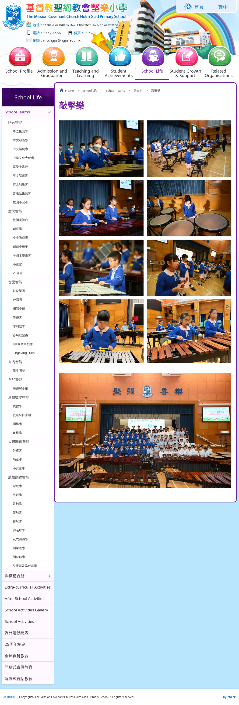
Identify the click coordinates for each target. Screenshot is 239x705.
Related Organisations (219, 73)
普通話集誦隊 (22, 193)
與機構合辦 (15, 575)
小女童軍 (19, 468)
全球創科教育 (16, 655)
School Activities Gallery (26, 610)
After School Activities (24, 598)
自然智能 (15, 379)
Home (69, 90)
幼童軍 (17, 459)
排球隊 (17, 521)
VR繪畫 (18, 273)
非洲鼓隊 (19, 326)
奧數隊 (17, 406)
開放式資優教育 (18, 667)
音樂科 (138, 90)
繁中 (223, 7)
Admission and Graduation (52, 73)
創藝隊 (17, 229)
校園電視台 (20, 220)
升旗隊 (17, 450)
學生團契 (19, 370)
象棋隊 (17, 433)
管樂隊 (17, 317)
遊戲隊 (17, 486)
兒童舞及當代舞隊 (25, 566)
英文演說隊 (20, 184)
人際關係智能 (18, 441)
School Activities (19, 621)
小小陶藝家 (20, 237)
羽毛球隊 (19, 530)
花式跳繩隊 (20, 539)
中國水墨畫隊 (22, 255)
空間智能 (15, 211)
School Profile (19, 71)
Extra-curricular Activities (28, 587)
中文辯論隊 (20, 140)
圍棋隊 (17, 424)
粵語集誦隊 (20, 131)
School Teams (115, 90)
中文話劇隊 (20, 149)
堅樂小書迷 (20, 167)
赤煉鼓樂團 (20, 335)
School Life (152, 71)
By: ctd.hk (229, 697)
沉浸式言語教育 (18, 678)
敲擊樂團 (19, 291)
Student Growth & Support (185, 73)
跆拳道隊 (19, 548)
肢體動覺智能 (18, 477)
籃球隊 (17, 512)
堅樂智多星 (20, 388)
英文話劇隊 (20, 175)
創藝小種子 (20, 246)
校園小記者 (20, 202)
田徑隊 (17, 495)
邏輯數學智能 (18, 397)
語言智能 (15, 122)
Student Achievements (119, 73)
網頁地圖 (9, 697)
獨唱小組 (19, 308)
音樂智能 (15, 282)
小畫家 (17, 264)
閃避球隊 (19, 557)
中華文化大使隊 (23, 158)
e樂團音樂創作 (23, 344)
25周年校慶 (15, 644)
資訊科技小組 (22, 415)
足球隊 (17, 504)
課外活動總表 (16, 632)
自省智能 (15, 361)
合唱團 (17, 300)
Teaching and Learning (85, 73)
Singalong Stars (24, 353)
